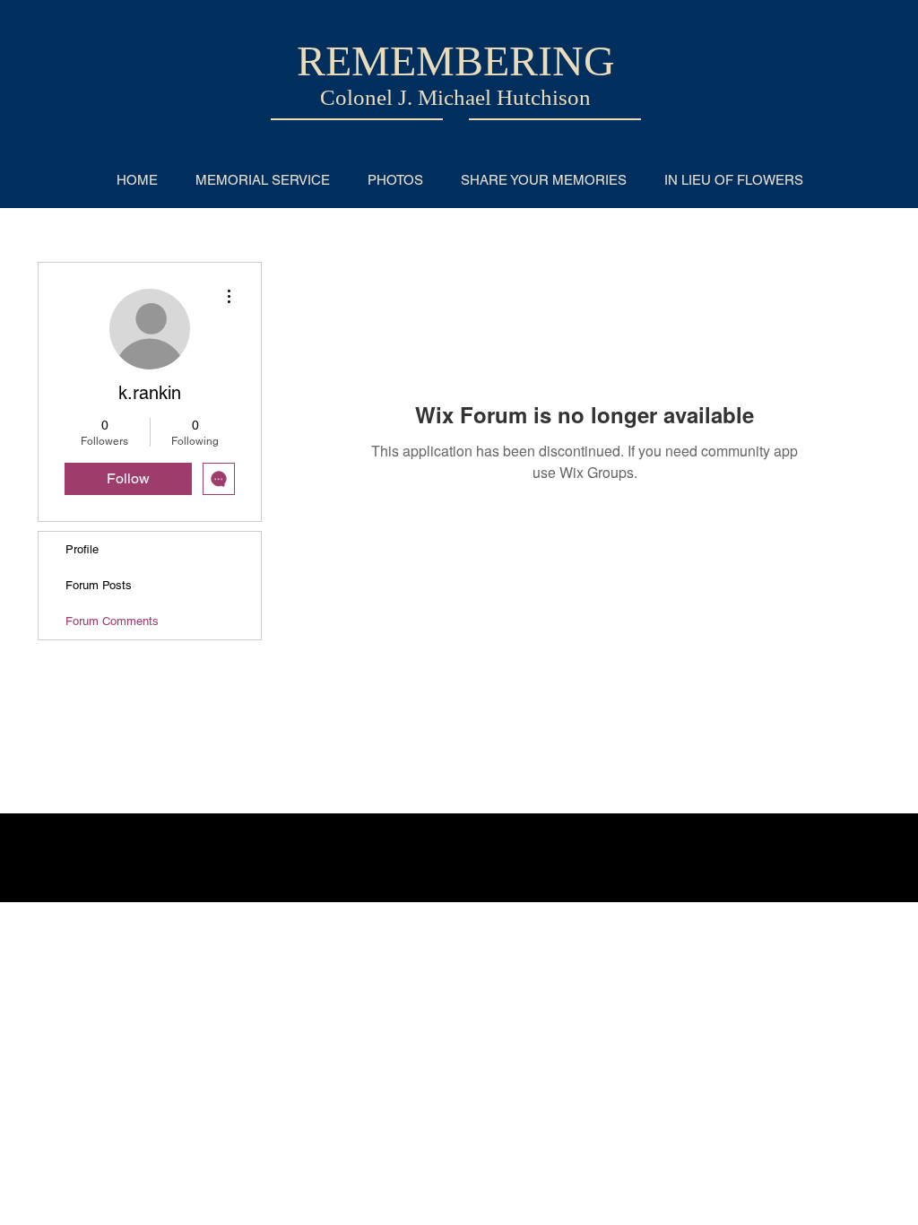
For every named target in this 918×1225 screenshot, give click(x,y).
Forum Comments (112, 621)
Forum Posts (98, 585)
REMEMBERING (456, 60)
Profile (82, 549)
